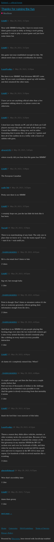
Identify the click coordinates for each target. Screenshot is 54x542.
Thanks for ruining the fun (18, 9)
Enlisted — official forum (11, 3)
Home (3, 528)
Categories (13, 528)
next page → (6, 513)
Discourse (16, 539)
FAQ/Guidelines (26, 528)
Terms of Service (42, 528)
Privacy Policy (7, 533)
